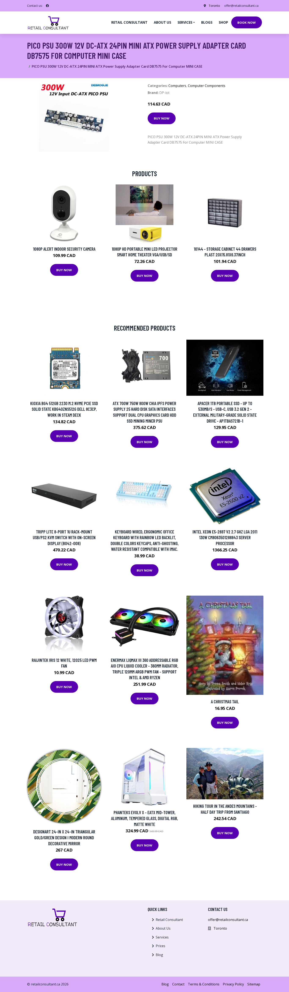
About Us (163, 928)
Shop (223, 22)
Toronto (214, 6)
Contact (178, 984)
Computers (177, 85)
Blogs (206, 22)
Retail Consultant (129, 22)
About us (162, 22)
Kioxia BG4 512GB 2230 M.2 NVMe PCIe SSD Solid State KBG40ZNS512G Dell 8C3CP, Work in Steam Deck (64, 409)
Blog (159, 954)
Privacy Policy (233, 984)
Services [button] (185, 22)
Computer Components (206, 85)
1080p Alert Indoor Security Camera (64, 248)
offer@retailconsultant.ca (241, 6)
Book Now (246, 22)
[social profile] (47, 6)
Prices (160, 946)
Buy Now (161, 118)
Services (162, 937)
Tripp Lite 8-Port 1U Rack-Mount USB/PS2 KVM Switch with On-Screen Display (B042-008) (64, 537)
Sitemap (253, 984)
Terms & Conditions (203, 984)
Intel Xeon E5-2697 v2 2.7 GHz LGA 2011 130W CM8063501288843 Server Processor (225, 537)
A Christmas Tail (225, 701)
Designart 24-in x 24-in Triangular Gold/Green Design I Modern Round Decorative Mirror (64, 837)
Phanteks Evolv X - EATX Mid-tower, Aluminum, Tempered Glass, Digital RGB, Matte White (144, 818)
